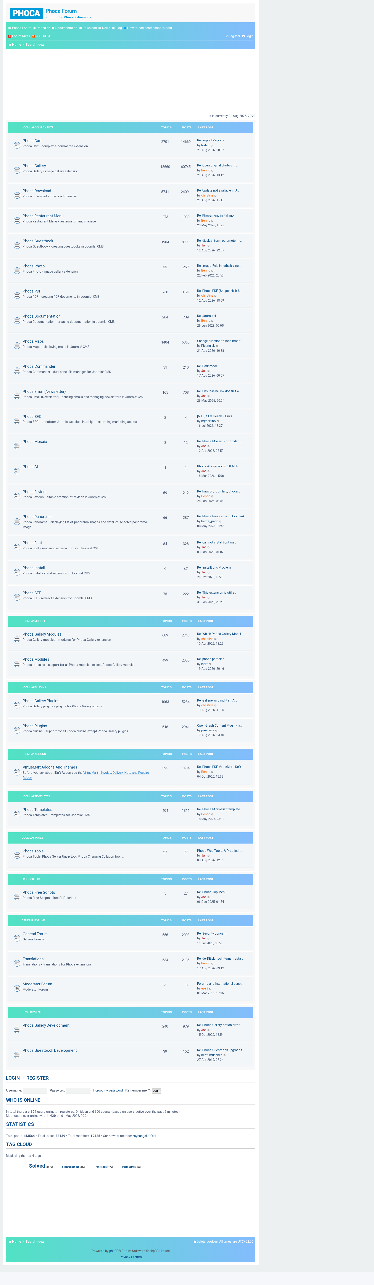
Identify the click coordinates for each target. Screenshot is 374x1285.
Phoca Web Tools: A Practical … (219, 851)
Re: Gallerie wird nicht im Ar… (217, 700)
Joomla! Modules (34, 621)
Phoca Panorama (37, 516)
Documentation (66, 28)
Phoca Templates (37, 809)
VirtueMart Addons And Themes (50, 767)
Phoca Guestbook (38, 241)
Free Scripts (31, 879)
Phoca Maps (33, 341)
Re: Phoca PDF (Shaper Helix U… (219, 291)
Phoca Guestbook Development (50, 1050)
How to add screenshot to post (149, 28)
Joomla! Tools (32, 837)
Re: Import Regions (210, 140)
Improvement (129, 1167)
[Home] (26, 13)
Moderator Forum (37, 984)
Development (32, 1012)
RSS (38, 36)
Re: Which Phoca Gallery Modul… (220, 634)
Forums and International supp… (220, 984)
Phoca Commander (39, 366)
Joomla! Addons (34, 754)
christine (207, 195)
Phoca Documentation (42, 316)
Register (37, 1078)
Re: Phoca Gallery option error (218, 1025)
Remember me (136, 1090)
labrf (204, 664)
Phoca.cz (43, 28)
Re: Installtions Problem (214, 567)
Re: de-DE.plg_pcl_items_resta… (220, 959)
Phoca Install (34, 568)
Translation (100, 1167)
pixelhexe (207, 730)
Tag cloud (19, 1144)
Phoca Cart (32, 140)
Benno (205, 170)
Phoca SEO (32, 416)
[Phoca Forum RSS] (33, 36)
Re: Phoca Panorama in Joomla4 (220, 516)
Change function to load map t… (219, 341)
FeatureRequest (70, 1167)
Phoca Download (37, 191)
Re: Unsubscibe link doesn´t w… (219, 391)
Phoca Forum (21, 28)
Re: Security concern (211, 933)
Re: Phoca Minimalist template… (219, 809)
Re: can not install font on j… (217, 542)
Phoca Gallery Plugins (41, 700)
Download (90, 28)
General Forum (35, 934)
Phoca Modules (36, 659)
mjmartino (208, 421)
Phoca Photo (34, 266)
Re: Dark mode (207, 366)
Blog (119, 28)
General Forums (34, 920)
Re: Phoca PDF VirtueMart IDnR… (220, 767)
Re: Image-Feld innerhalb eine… (219, 266)
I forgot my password (108, 1090)
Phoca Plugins (35, 726)
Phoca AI (30, 466)
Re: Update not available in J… (218, 190)
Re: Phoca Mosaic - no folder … (219, 441)
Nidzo (205, 145)
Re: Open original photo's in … (217, 165)
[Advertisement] (130, 81)
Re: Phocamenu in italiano (215, 215)
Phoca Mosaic (35, 441)
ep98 (204, 988)
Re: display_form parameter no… (220, 241)
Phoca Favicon (35, 491)
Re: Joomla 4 (206, 316)
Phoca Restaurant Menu (43, 216)
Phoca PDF (32, 291)
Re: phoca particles (210, 659)
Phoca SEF (32, 593)
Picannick (208, 346)
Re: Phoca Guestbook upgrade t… (220, 1050)
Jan (203, 245)
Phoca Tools (33, 851)
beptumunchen (211, 1055)
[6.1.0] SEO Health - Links (214, 416)
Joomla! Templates (36, 796)
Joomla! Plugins (34, 687)
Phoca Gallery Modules (42, 634)
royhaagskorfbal (144, 1136)
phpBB (113, 1251)
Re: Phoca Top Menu (211, 892)
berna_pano (209, 521)
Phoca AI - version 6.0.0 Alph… (218, 466)
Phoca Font (32, 542)
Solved (37, 1166)
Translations (33, 959)
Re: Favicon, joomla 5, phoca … (218, 491)
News (106, 28)
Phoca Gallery (34, 165)
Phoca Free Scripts (39, 892)
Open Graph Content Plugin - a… (219, 725)
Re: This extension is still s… (217, 593)
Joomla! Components (37, 127)
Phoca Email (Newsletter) (44, 391)
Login (13, 1078)
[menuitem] (48, 36)
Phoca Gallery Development (46, 1025)
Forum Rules (21, 36)
